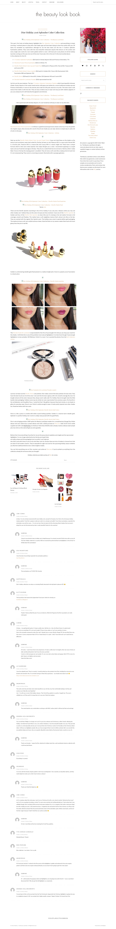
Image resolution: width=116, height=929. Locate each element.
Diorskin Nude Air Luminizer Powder (25, 79)
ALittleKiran (19, 599)
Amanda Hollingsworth (25, 716)
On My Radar (58, 504)
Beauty (24, 2)
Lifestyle (30, 2)
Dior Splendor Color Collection (51, 43)
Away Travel (92, 106)
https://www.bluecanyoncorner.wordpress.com (27, 675)
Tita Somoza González (24, 832)
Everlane (92, 114)
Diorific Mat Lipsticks (31, 215)
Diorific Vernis (18, 76)
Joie (45, 207)
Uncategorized (42, 29)
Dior (50, 455)
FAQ (94, 169)
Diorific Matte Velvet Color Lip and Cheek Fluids (34, 140)
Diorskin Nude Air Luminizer (21, 333)
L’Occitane (93, 116)
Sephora (93, 129)
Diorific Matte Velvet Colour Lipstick (25, 71)
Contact (44, 2)
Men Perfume (21, 845)
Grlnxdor (20, 766)
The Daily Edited (92, 135)
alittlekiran (21, 592)
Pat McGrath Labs (93, 125)
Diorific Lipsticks (69, 213)
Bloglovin (25, 599)
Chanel (93, 112)
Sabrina (24, 533)
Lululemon (93, 118)
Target (93, 133)
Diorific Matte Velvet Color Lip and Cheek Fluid (28, 66)
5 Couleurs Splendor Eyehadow (23, 59)
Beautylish (93, 108)
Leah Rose (20, 753)
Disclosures (60, 2)
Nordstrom (93, 123)
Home (11, 2)
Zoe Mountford (22, 550)
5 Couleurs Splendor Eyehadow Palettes (45, 83)
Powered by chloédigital (100, 925)
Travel (37, 2)
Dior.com (57, 423)
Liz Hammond (21, 666)
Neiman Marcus (92, 120)
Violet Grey (93, 137)
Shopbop (92, 131)
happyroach (21, 579)
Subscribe (51, 2)
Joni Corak (20, 513)
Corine (19, 623)
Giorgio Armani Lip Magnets (40, 489)
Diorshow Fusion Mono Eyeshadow (24, 62)
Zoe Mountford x (20, 558)
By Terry (92, 110)
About (17, 2)
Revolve (93, 127)
